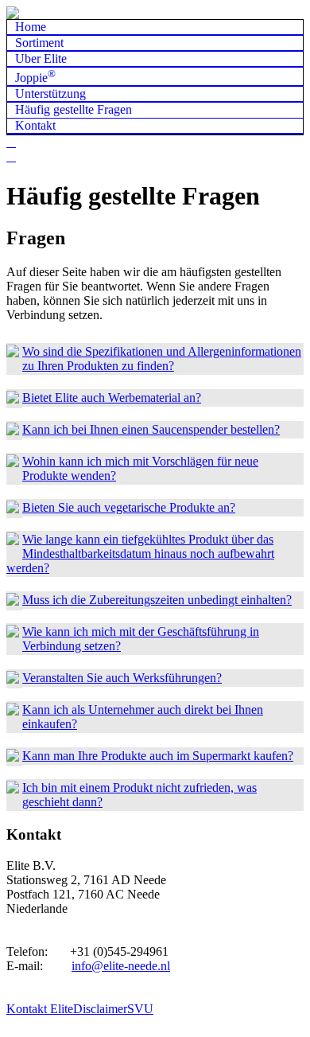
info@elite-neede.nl (121, 966)
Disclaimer (100, 1009)
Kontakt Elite (39, 1009)
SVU (140, 1009)
